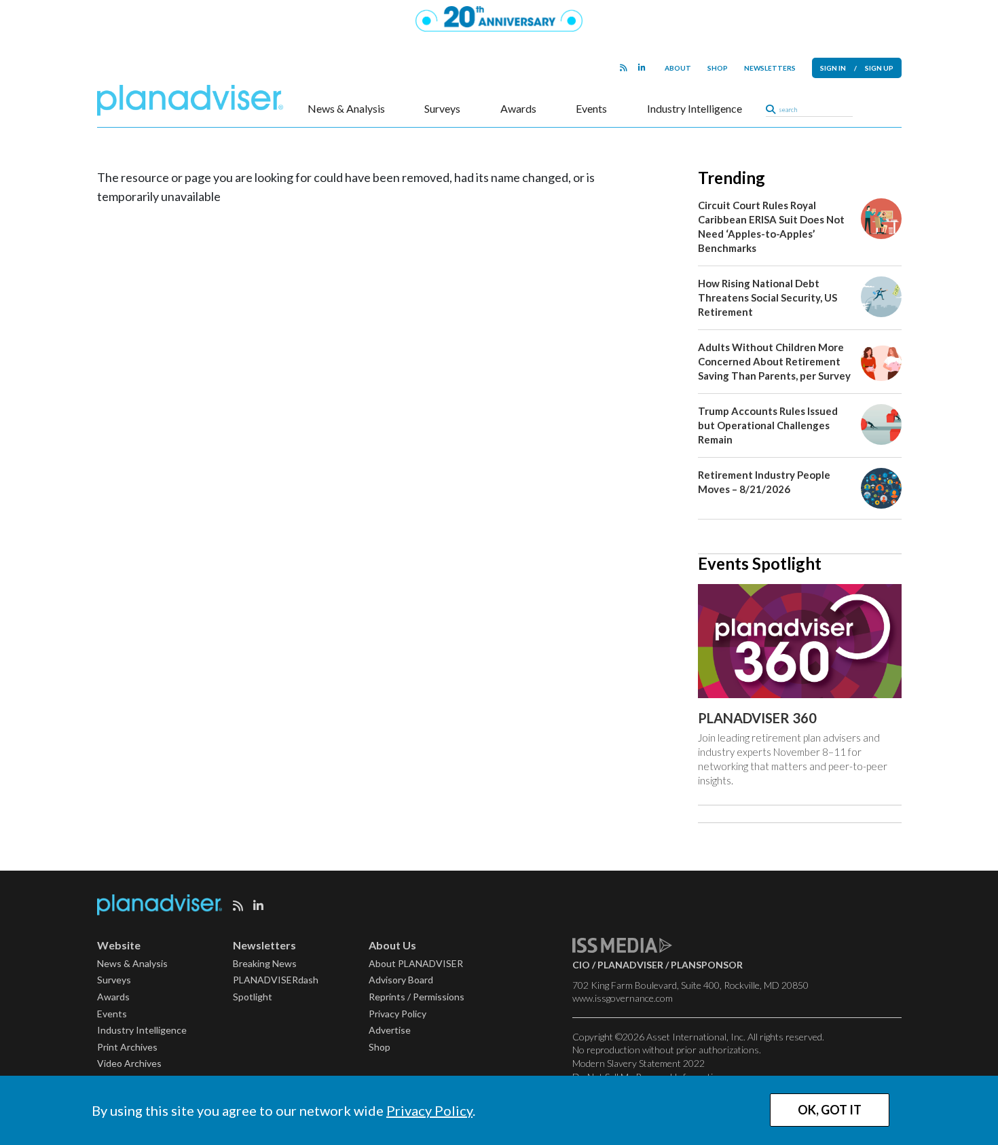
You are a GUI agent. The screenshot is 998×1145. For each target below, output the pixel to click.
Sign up (879, 68)
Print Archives (127, 1047)
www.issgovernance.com (622, 998)
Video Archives (129, 1063)
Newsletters (770, 68)
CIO (581, 964)
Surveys (442, 108)
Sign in (833, 68)
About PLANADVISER (416, 963)
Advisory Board (401, 979)
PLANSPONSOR (707, 964)
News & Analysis (346, 108)
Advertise (390, 1030)
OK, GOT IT (830, 1109)
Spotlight (252, 996)
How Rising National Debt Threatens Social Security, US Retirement (767, 297)
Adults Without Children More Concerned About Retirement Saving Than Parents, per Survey (774, 361)
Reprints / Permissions (416, 996)
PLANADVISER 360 (757, 718)
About (678, 68)
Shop (717, 68)
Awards (518, 108)
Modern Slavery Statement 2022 (638, 1063)
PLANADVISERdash (275, 979)
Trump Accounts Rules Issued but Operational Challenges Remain (768, 425)
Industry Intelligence (694, 108)
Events (591, 108)
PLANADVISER (630, 964)
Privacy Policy (429, 1110)
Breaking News (265, 963)
